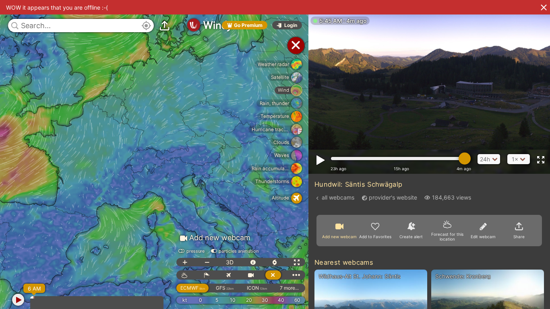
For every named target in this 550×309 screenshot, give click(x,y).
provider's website (393, 197)
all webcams (338, 197)
